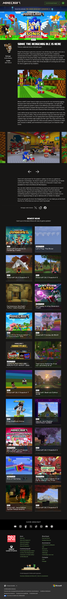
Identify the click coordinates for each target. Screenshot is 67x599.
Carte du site (45, 550)
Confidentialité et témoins (10, 589)
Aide (43, 547)
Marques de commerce (9, 593)
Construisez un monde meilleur (27, 554)
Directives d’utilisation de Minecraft (28, 576)
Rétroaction (44, 549)
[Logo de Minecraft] (11, 3)
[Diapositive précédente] (29, 171)
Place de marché (46, 538)
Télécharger (45, 552)
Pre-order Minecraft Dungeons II (38, 9)
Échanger (44, 561)
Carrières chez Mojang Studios (27, 552)
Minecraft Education (24, 546)
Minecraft (22, 538)
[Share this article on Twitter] (35, 207)
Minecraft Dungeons (24, 542)
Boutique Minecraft (46, 540)
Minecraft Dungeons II (25, 540)
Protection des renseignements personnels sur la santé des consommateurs (21, 591)
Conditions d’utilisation (45, 591)
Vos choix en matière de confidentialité (16, 595)
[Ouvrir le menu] (63, 3)
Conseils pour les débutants (48, 545)
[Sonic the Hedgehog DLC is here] (42, 84)
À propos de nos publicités (22, 593)
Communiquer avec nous (47, 554)
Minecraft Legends (24, 544)
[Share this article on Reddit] (40, 207)
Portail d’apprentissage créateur (27, 550)
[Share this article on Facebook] (45, 207)
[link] (15, 526)
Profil (43, 559)
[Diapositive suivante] (37, 171)
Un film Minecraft (24, 556)
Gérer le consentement (42, 576)
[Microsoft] (57, 586)
